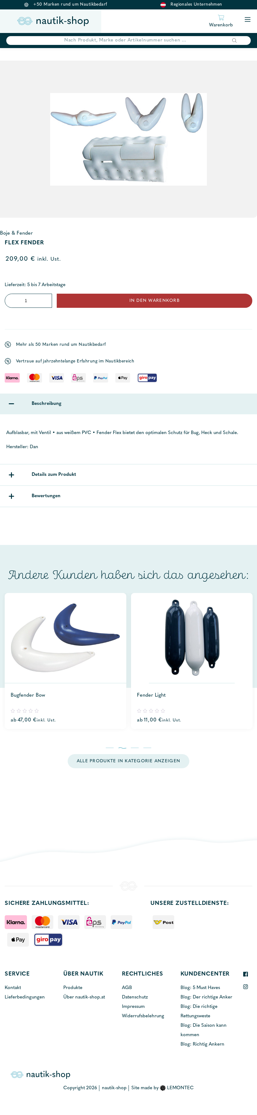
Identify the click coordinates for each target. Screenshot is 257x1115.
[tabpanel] (65, 661)
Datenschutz (135, 997)
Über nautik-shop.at (84, 997)
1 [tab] (110, 748)
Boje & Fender (16, 233)
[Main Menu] (247, 20)
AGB (127, 988)
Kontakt (13, 988)
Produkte (72, 988)
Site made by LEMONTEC (162, 1088)
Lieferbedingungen (25, 997)
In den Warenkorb (154, 300)
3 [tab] (135, 748)
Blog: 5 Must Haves (200, 988)
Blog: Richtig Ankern (202, 1044)
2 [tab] (122, 748)
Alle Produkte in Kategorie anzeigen (128, 761)
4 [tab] (147, 748)
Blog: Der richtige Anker (206, 997)
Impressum (133, 1006)
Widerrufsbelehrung (143, 1016)
